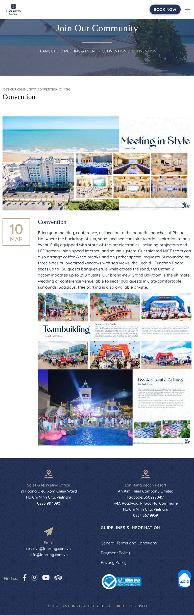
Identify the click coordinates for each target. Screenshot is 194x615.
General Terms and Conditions (129, 542)
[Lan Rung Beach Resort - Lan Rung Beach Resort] (15, 9)
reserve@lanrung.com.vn (48, 548)
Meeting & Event (80, 51)
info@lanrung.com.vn (49, 554)
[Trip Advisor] (58, 577)
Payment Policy (115, 552)
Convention (114, 51)
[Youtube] (46, 577)
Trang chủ (48, 51)
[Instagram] (34, 577)
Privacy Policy (114, 562)
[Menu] (187, 9)
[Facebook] (25, 577)
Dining (64, 89)
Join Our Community (19, 89)
